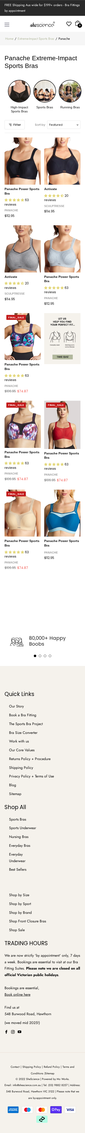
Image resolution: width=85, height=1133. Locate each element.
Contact (15, 1067)
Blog (12, 785)
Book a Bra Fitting (22, 715)
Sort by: (40, 124)
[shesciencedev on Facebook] (6, 1031)
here (27, 994)
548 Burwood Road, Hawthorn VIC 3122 (30, 1091)
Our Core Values (21, 750)
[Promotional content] (62, 338)
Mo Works (63, 1079)
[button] (15, 200)
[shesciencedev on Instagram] (13, 1031)
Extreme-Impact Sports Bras (36, 38)
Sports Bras (17, 819)
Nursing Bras (18, 836)
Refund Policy (52, 1067)
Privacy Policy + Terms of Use (31, 776)
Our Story (16, 706)
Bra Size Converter (23, 732)
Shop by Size (19, 895)
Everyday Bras (19, 845)
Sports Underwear (22, 828)
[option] (42, 642)
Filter (17, 125)
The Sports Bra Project (26, 723)
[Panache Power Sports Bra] (23, 161)
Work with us (19, 741)
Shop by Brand (20, 912)
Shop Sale (17, 930)
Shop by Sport (20, 903)
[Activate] (62, 161)
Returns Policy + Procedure (30, 758)
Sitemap (15, 793)
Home (9, 38)
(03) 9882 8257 (58, 1085)
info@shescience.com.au (27, 1085)
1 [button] (35, 656)
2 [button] (40, 656)
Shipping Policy (21, 767)
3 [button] (45, 656)
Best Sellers (17, 869)
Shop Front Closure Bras (27, 921)
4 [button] (50, 656)
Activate (50, 189)
